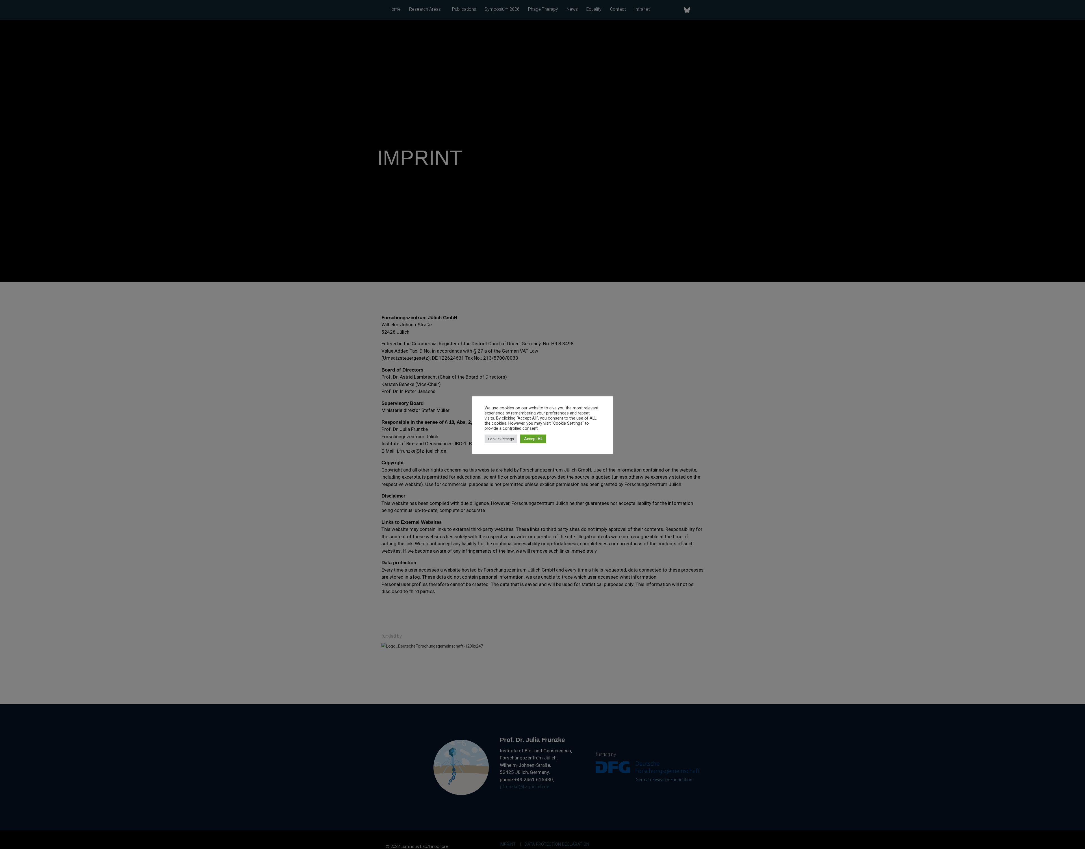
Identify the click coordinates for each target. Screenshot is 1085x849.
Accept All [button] (533, 439)
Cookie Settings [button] (501, 439)
